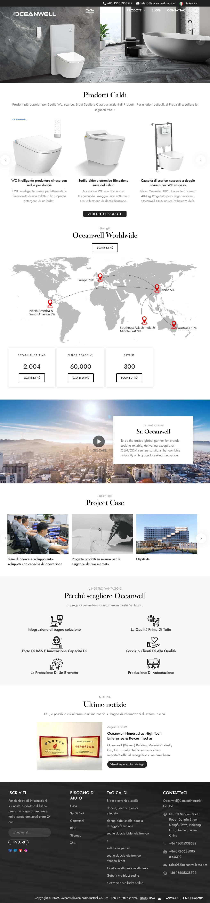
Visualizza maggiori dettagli (127, 764)
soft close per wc (118, 848)
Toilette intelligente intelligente (127, 868)
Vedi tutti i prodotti (105, 214)
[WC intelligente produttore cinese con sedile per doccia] (38, 146)
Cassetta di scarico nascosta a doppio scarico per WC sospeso (167, 182)
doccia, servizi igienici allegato (122, 811)
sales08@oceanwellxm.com (158, 3)
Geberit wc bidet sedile (123, 875)
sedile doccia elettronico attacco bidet (124, 858)
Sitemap (75, 835)
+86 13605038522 (119, 3)
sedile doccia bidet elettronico (128, 833)
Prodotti (134, 10)
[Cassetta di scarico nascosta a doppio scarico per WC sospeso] (167, 146)
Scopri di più (105, 248)
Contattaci (176, 10)
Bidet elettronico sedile (122, 800)
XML (73, 842)
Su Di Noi (77, 813)
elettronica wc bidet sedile (125, 882)
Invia (16, 842)
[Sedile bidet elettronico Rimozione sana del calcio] (103, 146)
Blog (156, 10)
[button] (9, 40)
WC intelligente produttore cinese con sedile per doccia (38, 182)
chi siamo (109, 10)
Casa (90, 10)
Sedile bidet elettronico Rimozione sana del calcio (103, 182)
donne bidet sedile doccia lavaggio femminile (125, 823)
